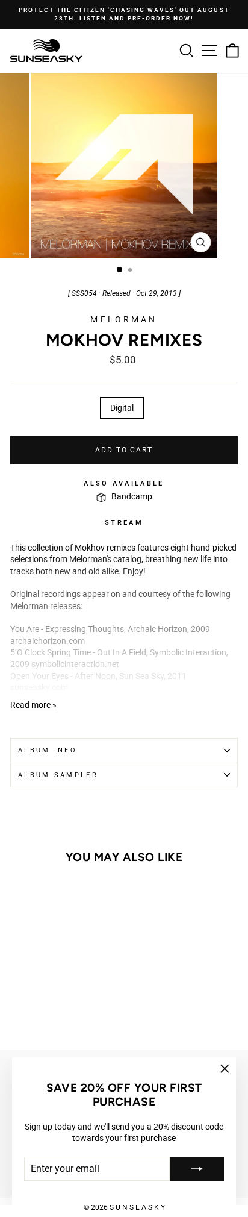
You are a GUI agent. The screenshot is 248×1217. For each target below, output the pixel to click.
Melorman (123, 319)
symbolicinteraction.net (75, 664)
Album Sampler (58, 775)
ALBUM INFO (47, 750)
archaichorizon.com (47, 641)
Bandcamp (131, 496)
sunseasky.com (39, 687)
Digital (122, 408)
